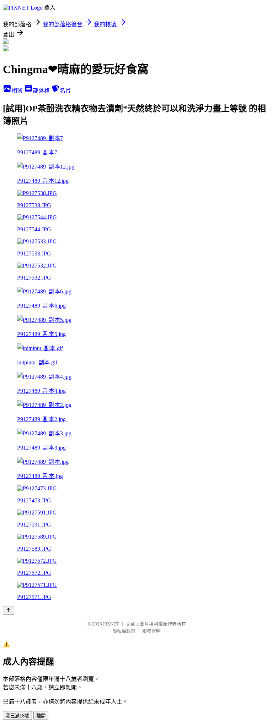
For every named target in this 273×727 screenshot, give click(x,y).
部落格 (42, 91)
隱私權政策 (123, 631)
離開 (41, 715)
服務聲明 (151, 631)
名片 (65, 91)
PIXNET (111, 624)
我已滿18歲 (17, 715)
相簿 (17, 91)
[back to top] (8, 610)
